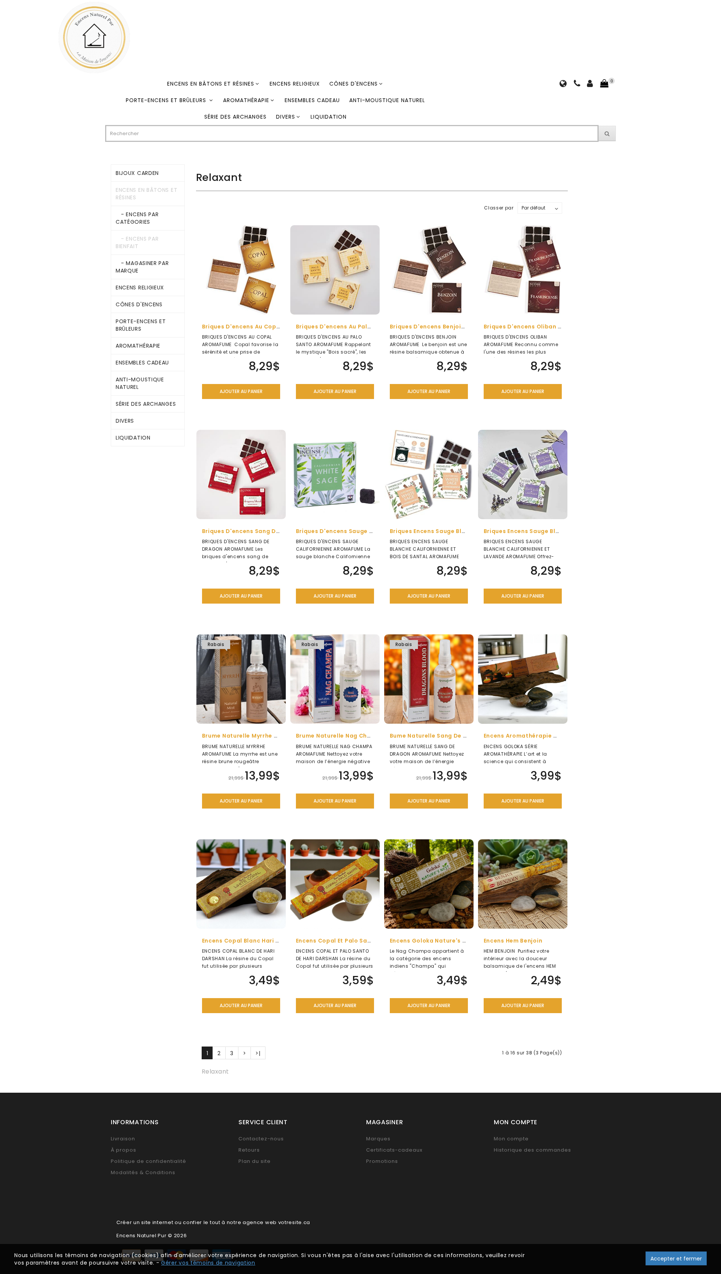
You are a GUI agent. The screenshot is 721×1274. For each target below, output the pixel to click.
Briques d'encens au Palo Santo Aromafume (362, 326)
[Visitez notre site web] (563, 84)
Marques (378, 1138)
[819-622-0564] (577, 84)
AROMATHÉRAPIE (246, 100)
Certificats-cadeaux (394, 1150)
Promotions (382, 1161)
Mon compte (511, 1138)
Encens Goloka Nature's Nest (433, 940)
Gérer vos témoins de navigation (208, 1262)
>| (257, 1053)
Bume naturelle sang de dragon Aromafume (456, 735)
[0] (604, 83)
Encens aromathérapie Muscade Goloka (544, 735)
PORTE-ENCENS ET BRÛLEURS (167, 100)
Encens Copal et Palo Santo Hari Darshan (357, 940)
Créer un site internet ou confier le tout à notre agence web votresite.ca (213, 1222)
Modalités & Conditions (143, 1172)
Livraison (123, 1138)
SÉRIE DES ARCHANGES (235, 116)
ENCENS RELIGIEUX (295, 83)
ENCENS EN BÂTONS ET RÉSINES (210, 83)
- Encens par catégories (137, 218)
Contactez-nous (261, 1138)
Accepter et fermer (676, 1258)
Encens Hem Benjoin (513, 940)
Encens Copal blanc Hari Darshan (251, 940)
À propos (123, 1150)
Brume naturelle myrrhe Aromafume (255, 735)
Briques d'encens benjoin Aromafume (446, 326)
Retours (249, 1150)
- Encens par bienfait (137, 242)
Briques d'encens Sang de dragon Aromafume (271, 531)
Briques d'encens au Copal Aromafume (260, 326)
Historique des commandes (532, 1150)
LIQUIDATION (329, 116)
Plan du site (254, 1161)
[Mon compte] (590, 84)
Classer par (499, 208)
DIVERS (285, 116)
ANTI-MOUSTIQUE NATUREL (387, 100)
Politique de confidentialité (148, 1161)
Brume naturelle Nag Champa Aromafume (358, 735)
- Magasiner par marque (142, 266)
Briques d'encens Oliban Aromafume (538, 326)
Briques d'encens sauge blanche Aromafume (363, 531)
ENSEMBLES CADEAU (312, 100)
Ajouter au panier (241, 391)
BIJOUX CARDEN (137, 173)
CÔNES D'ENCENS (353, 83)
